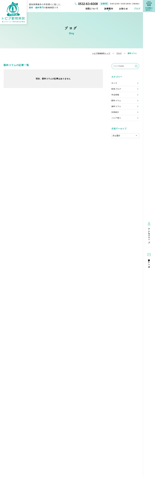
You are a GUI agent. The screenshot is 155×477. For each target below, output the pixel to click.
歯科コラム (116, 106)
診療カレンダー (149, 262)
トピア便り (116, 118)
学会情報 (115, 95)
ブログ (137, 8)
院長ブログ (116, 89)
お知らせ (123, 8)
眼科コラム (116, 100)
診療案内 (108, 8)
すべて (114, 83)
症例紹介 (115, 112)
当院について (91, 8)
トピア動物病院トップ (101, 53)
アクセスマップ (149, 234)
